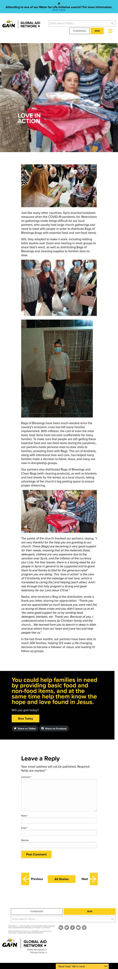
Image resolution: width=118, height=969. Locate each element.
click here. (59, 10)
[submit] (112, 23)
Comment (26, 777)
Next (85, 879)
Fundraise (79, 30)
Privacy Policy (37, 952)
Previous (36, 879)
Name (24, 815)
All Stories (62, 879)
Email (24, 828)
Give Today (25, 718)
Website (25, 840)
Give (97, 30)
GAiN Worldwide (36, 949)
